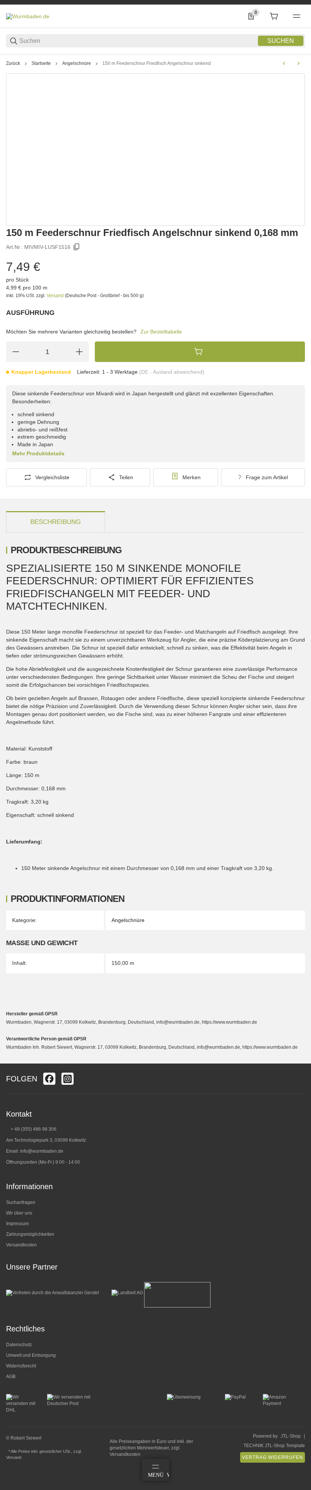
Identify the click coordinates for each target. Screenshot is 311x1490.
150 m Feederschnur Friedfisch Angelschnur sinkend (156, 63)
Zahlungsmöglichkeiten (30, 1234)
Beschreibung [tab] (55, 522)
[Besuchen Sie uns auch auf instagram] (67, 1079)
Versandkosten (21, 1245)
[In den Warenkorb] (200, 351)
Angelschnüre (76, 63)
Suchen (280, 41)
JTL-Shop (291, 1436)
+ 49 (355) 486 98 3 (31, 1129)
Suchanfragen (20, 1202)
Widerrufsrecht (21, 1366)
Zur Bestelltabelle (161, 332)
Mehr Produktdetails (38, 453)
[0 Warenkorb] (273, 16)
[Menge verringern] (15, 351)
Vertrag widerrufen (272, 1457)
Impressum (17, 1223)
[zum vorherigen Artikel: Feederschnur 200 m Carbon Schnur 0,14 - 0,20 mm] (284, 63)
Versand (56, 295)
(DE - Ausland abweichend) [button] (171, 372)
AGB (11, 1376)
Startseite (41, 63)
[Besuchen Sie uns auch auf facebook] (49, 1079)
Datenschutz (19, 1344)
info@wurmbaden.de (41, 1151)
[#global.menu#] (296, 16)
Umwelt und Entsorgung (31, 1355)
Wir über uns (19, 1213)
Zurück (13, 63)
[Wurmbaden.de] (27, 16)
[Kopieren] (76, 247)
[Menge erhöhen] (79, 351)
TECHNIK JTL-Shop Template (274, 1445)
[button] (299, 1060)
